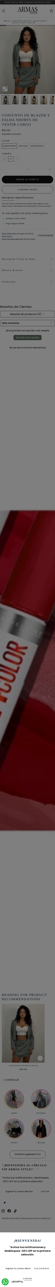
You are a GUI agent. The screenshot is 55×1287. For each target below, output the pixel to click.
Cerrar (27, 1278)
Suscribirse (41, 1268)
